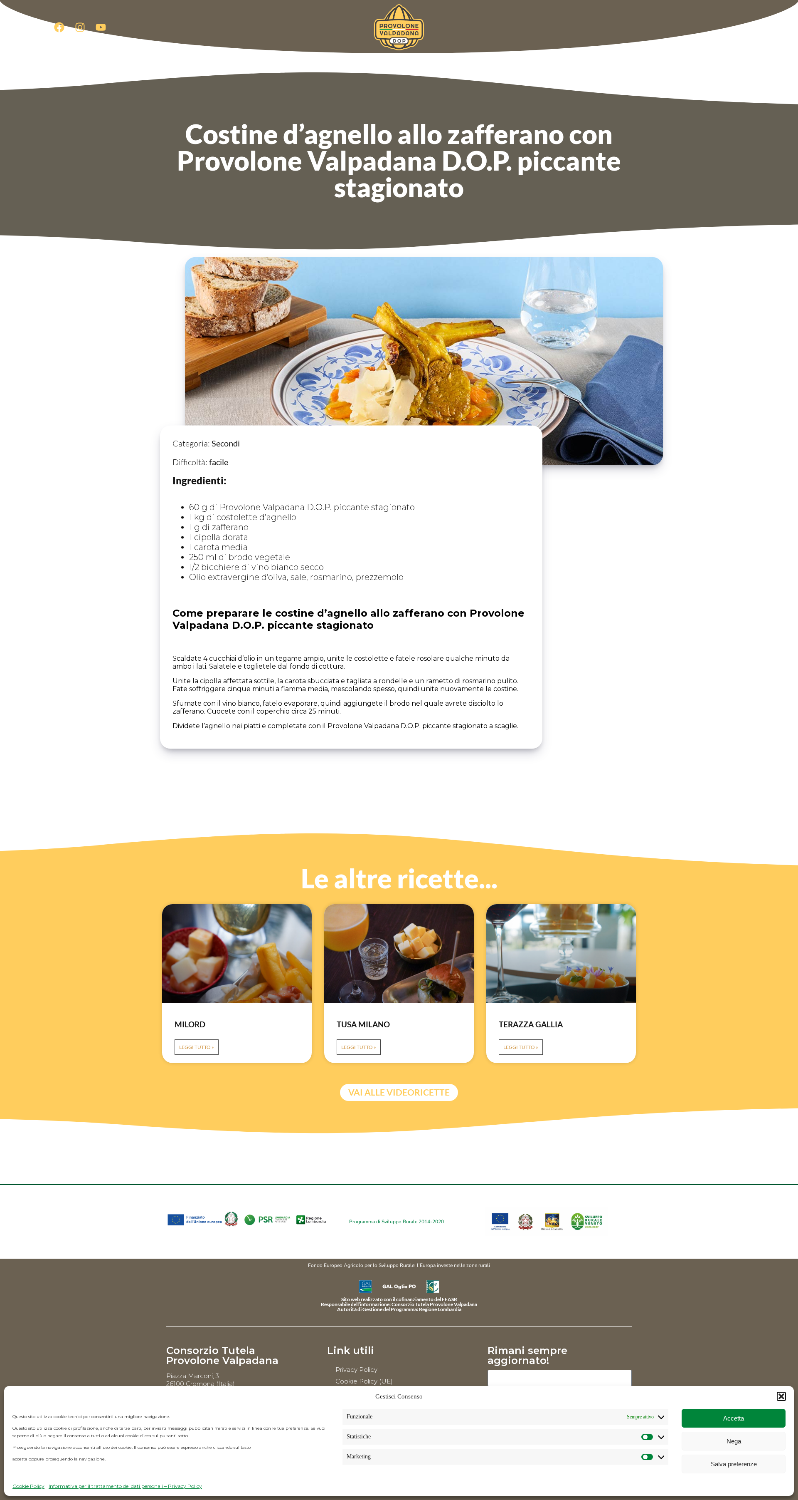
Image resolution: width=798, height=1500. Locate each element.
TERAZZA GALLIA (531, 1024)
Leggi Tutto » (196, 1047)
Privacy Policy (356, 1370)
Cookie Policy (28, 1486)
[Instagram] (79, 27)
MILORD (190, 1024)
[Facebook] (59, 27)
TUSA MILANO (363, 1024)
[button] (781, 1396)
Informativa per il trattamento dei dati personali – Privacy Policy (125, 1486)
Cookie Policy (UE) (364, 1381)
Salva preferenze (734, 1464)
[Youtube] (100, 27)
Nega (734, 1441)
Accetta (733, 1418)
